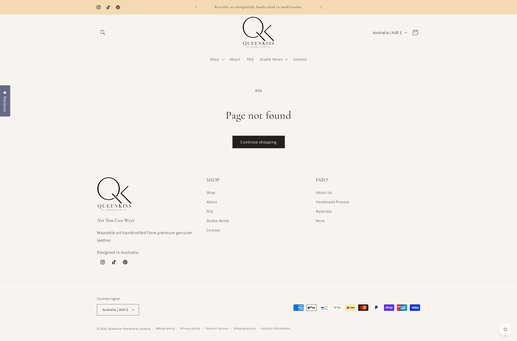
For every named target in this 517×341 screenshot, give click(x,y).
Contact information (275, 328)
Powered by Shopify (137, 329)
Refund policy (165, 328)
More (320, 220)
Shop (211, 192)
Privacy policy (190, 328)
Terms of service (216, 328)
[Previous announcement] (196, 7)
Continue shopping (258, 142)
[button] (103, 32)
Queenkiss (115, 329)
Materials (324, 211)
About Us (324, 192)
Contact (213, 230)
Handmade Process (333, 201)
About (212, 201)
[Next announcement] (321, 7)
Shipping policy (244, 328)
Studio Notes (218, 220)
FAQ (210, 211)
